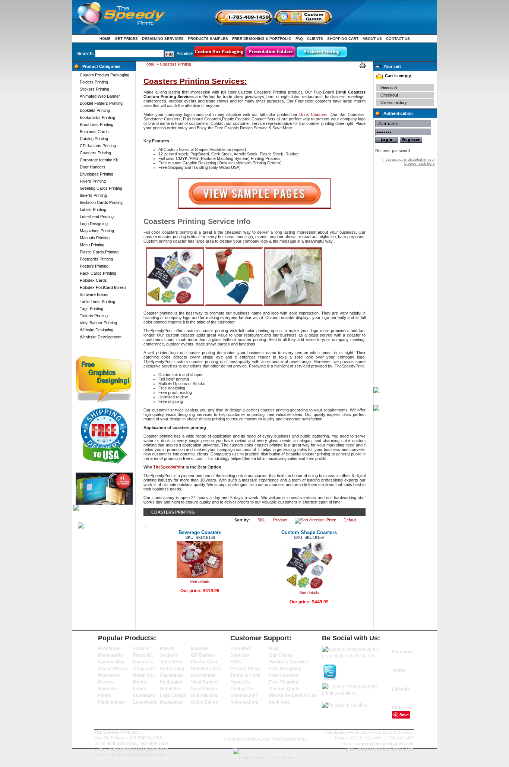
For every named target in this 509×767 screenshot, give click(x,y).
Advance (185, 53)
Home (105, 39)
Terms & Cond (245, 675)
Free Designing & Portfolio (261, 39)
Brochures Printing (96, 124)
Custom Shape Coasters (309, 532)
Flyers (104, 695)
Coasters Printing (95, 153)
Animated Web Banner (100, 96)
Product (280, 520)
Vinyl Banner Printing (98, 323)
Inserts (167, 648)
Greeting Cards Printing (101, 188)
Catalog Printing (94, 138)
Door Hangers (92, 167)
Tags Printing (91, 308)
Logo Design (173, 695)
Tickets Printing (94, 315)
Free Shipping (283, 682)
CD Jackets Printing (98, 145)
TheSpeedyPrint (169, 467)
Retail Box (144, 675)
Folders (141, 648)
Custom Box (111, 662)
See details (200, 581)
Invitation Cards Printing (101, 202)
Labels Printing (93, 209)
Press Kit (143, 655)
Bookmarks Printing (97, 117)
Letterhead (144, 702)
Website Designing (96, 330)
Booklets (107, 688)
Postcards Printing (96, 259)
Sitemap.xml (243, 695)
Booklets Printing (95, 110)
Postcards (109, 675)
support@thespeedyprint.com (138, 749)
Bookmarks (110, 655)
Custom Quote (284, 688)
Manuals (200, 648)
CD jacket (143, 668)
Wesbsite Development (100, 337)
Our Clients (281, 655)
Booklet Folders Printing (101, 103)
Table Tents (172, 662)
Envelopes (144, 695)
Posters (106, 682)
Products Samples (208, 39)
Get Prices (126, 39)
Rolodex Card (205, 668)
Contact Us (398, 39)
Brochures (109, 648)
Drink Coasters (313, 114)
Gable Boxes (204, 702)
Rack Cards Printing (98, 273)
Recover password (392, 150)
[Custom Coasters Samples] (254, 207)
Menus (140, 682)
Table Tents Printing (97, 301)
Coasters (143, 662)
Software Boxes (94, 294)
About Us (372, 39)
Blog (274, 648)
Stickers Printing (94, 89)
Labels (140, 688)
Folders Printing (94, 82)
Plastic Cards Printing (99, 252)
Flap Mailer (171, 675)
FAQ (299, 39)
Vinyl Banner (204, 682)
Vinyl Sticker (204, 688)
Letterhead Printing (97, 216)
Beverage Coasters (199, 532)
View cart (388, 87)
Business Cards (94, 131)
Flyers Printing (93, 181)
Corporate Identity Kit (99, 160)
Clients (315, 39)
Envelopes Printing (96, 174)
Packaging (171, 682)
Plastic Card (204, 662)
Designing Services (163, 39)
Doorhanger (203, 675)
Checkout (389, 95)
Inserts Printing (93, 195)
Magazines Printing (97, 230)
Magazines (171, 702)
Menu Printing (92, 245)
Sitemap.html (244, 702)
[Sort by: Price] (310, 520)
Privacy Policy (245, 668)
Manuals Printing (95, 238)
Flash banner (112, 702)
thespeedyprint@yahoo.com (137, 754)
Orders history (393, 102)
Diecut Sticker (113, 668)
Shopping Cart (342, 39)
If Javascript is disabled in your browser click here (408, 161)
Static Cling (172, 668)
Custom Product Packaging (104, 75)
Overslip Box (204, 695)
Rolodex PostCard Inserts (103, 287)
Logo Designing (94, 223)
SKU (261, 520)
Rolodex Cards (93, 280)
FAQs (236, 662)
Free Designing (285, 668)
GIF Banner (203, 655)
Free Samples (283, 675)
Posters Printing (94, 266)
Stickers (169, 655)
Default (350, 520)
